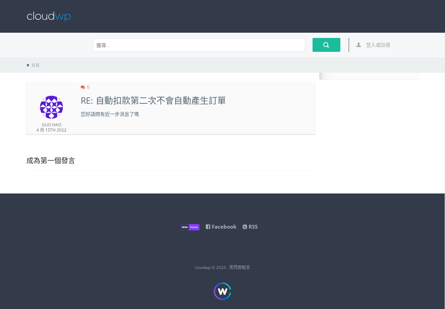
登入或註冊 (377, 44)
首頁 (35, 65)
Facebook (223, 226)
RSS (252, 226)
